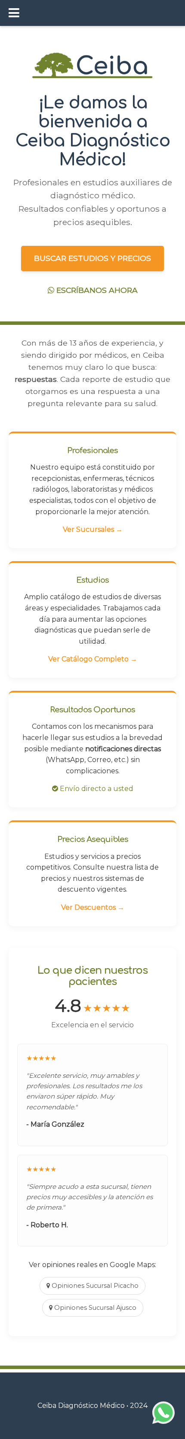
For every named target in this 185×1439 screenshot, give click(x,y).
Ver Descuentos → (92, 907)
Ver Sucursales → (93, 529)
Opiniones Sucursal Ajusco (94, 1308)
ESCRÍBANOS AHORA (96, 290)
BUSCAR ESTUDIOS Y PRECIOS (92, 258)
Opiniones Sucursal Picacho (94, 1286)
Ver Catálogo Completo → (92, 659)
